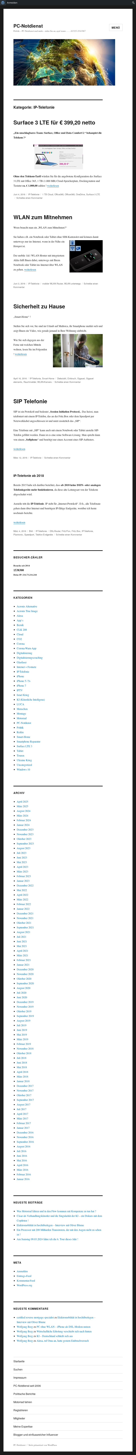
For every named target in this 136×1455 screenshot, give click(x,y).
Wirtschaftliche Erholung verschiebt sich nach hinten (64, 1331)
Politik (20, 727)
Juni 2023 (22, 857)
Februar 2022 (24, 904)
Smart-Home (48, 378)
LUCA (20, 704)
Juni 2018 (22, 1062)
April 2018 (22, 1072)
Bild (31, 531)
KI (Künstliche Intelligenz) (31, 699)
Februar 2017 (24, 1123)
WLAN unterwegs (72, 283)
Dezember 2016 (25, 1132)
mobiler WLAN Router (52, 283)
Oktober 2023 (24, 839)
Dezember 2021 (25, 913)
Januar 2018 (23, 1081)
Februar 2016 (24, 1174)
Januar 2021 (23, 964)
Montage (21, 713)
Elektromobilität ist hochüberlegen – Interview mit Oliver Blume (50, 1225)
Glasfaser (22, 662)
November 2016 (25, 1137)
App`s (20, 620)
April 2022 (22, 894)
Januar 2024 (23, 825)
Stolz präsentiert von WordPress (43, 1445)
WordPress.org (24, 1285)
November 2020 (25, 974)
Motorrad (22, 718)
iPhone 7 (21, 685)
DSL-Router (55, 531)
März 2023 (22, 871)
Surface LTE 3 (24, 746)
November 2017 (25, 1090)
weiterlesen (53, 185)
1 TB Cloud (47, 194)
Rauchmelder (30, 381)
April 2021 (22, 950)
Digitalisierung (24, 653)
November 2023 (25, 834)
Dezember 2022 (25, 885)
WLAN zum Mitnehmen (42, 217)
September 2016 (25, 1141)
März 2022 (22, 899)
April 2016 (22, 1165)
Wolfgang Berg (25, 1326)
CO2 (19, 639)
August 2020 (23, 988)
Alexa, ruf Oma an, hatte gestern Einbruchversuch (63, 1340)
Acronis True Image (27, 611)
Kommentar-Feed (26, 1280)
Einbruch (72, 378)
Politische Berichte (24, 1394)
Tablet (20, 750)
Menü (116, 27)
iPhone (20, 676)
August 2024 (23, 811)
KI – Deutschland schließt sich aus (55, 1336)
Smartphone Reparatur (28, 741)
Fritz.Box (76, 531)
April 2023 (22, 866)
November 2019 (25, 1006)
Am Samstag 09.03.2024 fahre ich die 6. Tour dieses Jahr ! (47, 1239)
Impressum (19, 1377)
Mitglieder (19, 1418)
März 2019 (22, 1039)
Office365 (59, 194)
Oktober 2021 (24, 922)
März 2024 (22, 815)
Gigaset (81, 378)
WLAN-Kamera (44, 381)
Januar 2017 (23, 1127)
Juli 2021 (21, 936)
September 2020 (25, 983)
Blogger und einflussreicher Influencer (35, 1435)
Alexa (20, 615)
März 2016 (22, 1169)
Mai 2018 (22, 1067)
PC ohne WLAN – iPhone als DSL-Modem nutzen (63, 1326)
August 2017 (23, 1104)
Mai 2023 (22, 862)
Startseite (19, 1361)
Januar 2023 (23, 880)
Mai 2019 (22, 1034)
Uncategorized (24, 764)
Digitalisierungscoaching (30, 657)
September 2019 (25, 1016)
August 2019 (23, 1020)
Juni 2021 (22, 941)
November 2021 (25, 918)
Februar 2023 (24, 876)
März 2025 (22, 806)
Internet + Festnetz (26, 667)
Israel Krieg (23, 695)
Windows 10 (23, 769)
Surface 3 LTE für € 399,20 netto (54, 122)
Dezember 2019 (25, 1002)
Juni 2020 (22, 997)
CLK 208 (22, 629)
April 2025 (22, 801)
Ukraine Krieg (24, 760)
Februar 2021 (24, 960)
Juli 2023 (21, 852)
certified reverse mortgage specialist (35, 1317)
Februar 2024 (24, 820)
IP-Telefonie (33, 194)
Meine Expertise (23, 1426)
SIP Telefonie (30, 401)
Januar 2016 (23, 1179)
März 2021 (22, 955)
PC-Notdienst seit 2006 (27, 1386)
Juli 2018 (21, 1058)
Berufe (20, 625)
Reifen (20, 732)
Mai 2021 (22, 946)
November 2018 (25, 1048)
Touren (20, 755)
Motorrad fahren (22, 1402)
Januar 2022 (23, 908)
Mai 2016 (22, 1160)
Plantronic (18, 534)
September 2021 (25, 927)
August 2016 (23, 1146)
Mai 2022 (22, 890)
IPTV (20, 690)
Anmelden (12, 2)
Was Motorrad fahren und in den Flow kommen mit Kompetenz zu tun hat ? (56, 1211)
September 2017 (25, 1099)
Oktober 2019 (24, 1011)
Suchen (18, 1369)
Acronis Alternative (27, 606)
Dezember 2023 (25, 829)
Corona (21, 643)
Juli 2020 (21, 992)
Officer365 (70, 194)
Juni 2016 (22, 1155)
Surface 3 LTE (93, 194)
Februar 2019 (24, 1044)
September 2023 (25, 843)
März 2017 (22, 1118)
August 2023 (23, 848)
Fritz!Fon (66, 531)
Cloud (20, 634)
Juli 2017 (21, 1109)
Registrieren (20, 1410)
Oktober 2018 (24, 1053)
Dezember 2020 (25, 969)
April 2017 (22, 1113)
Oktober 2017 (24, 1095)
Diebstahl (61, 378)
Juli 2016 (21, 1151)
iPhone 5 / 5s (23, 681)
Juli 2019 (21, 1025)
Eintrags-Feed (24, 1276)
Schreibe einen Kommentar (29, 197)
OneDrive (80, 194)
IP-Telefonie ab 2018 (28, 475)
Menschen (22, 709)
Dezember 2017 (25, 1086)
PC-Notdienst (28, 25)
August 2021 (23, 932)
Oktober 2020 (24, 978)
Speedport (29, 534)
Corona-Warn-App (26, 648)
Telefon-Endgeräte (44, 534)
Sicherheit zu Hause (39, 306)
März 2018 (22, 1076)
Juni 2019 (22, 1030)
